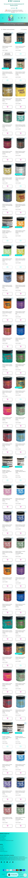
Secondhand (3, 835)
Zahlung (2, 850)
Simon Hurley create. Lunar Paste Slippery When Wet (20, 205)
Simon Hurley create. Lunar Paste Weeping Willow (7, 73)
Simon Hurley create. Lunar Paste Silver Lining (20, 179)
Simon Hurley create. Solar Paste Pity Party (7, 499)
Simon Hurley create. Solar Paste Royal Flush (7, 526)
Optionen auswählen (7, 54)
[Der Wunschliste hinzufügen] (12, 33)
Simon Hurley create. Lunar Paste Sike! (20, 392)
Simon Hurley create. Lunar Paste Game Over (7, 392)
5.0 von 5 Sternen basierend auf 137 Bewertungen (14, 4)
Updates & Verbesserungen (6, 840)
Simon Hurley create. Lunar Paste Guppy (7, 312)
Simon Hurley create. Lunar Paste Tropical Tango (7, 365)
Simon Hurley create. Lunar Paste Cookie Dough (20, 73)
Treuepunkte (3, 836)
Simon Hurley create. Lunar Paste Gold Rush (7, 99)
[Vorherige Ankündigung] (2, 11)
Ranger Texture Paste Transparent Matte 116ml (6, 231)
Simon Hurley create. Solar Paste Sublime (20, 259)
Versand (2, 848)
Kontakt (2, 846)
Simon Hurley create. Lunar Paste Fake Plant (20, 365)
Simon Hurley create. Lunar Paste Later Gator (20, 418)
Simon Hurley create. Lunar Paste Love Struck (7, 152)
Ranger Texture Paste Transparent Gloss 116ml (6, 471)
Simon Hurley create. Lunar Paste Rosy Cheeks (7, 339)
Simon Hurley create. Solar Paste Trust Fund (7, 259)
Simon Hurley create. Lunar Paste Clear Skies (20, 445)
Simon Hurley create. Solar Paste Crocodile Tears (20, 552)
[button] (2, 17)
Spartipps (2, 837)
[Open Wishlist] (21, 17)
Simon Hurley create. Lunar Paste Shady (20, 152)
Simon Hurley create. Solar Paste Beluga (20, 525)
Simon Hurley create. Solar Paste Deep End (20, 499)
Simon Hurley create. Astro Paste (7, 47)
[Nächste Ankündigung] (25, 11)
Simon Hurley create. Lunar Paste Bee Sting (7, 445)
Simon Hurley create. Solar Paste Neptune (20, 125)
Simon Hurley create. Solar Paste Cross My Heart (7, 552)
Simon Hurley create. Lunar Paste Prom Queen (7, 418)
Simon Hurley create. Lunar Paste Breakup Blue (7, 286)
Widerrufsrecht (20, 874)
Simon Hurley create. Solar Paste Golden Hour (7, 179)
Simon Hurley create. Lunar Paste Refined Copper (20, 286)
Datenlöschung (3, 851)
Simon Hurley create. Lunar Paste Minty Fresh (7, 126)
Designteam (3, 839)
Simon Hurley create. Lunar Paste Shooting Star (20, 99)
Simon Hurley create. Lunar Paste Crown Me (20, 312)
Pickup (1, 847)
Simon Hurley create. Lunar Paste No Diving (20, 339)
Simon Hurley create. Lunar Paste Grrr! (20, 47)
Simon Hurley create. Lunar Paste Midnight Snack (7, 205)
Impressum (22, 876)
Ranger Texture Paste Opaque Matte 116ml (20, 471)
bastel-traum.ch (13, 872)
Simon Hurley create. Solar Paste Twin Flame (20, 231)
